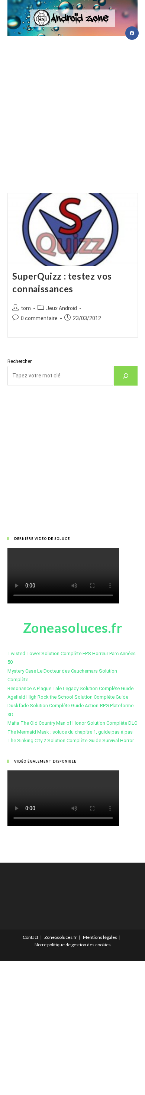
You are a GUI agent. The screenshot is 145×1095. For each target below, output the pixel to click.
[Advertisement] (72, 110)
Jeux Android (61, 308)
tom (26, 308)
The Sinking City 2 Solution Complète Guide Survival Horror (70, 740)
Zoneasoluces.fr (60, 937)
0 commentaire (39, 318)
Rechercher (19, 361)
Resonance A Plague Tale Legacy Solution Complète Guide (70, 688)
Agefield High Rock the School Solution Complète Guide (67, 697)
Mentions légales (100, 937)
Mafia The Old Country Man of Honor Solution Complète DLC (72, 723)
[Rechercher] (125, 376)
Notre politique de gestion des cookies (73, 944)
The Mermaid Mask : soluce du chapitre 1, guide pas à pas (70, 732)
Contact (30, 937)
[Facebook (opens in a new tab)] (132, 33)
